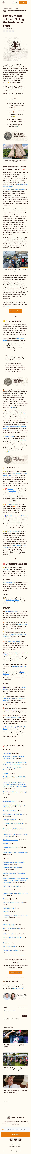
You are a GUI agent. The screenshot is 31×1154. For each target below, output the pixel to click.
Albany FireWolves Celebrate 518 (13, 902)
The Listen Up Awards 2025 (11, 928)
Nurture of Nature (22, 624)
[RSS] (20, 1139)
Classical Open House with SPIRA (13, 937)
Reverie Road (7, 753)
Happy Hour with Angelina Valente (13, 823)
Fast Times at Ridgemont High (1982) (14, 777)
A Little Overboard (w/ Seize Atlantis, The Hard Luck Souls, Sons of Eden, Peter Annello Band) (15, 880)
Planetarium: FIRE (8, 908)
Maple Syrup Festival (14, 641)
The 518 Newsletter (7, 8)
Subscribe (23, 2)
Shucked (6, 569)
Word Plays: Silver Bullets (10, 946)
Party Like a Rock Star (9, 819)
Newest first (21, 1007)
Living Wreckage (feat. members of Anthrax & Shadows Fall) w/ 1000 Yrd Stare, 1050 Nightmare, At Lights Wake (14, 784)
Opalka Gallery (13, 491)
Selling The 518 (9, 436)
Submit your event (15, 972)
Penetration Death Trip (19, 666)
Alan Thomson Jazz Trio (10, 840)
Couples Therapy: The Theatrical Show (15, 873)
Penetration (6, 899)
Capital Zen (6, 890)
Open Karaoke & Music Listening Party (14, 792)
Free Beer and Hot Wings (10, 847)
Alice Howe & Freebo (9, 801)
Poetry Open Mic (10, 583)
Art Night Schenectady (14, 531)
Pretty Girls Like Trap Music (11, 886)
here (7, 306)
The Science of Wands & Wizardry (17, 516)
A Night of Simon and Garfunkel (12, 867)
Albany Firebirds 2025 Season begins (14, 829)
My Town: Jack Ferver (9, 810)
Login (15, 2)
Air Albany (22, 413)
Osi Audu (10, 489)
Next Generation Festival (12, 717)
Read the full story (15, 311)
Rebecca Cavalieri (20, 440)
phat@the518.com (17, 989)
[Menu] (29, 2)
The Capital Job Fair (11, 611)
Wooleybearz (17, 545)
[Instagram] (15, 1139)
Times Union (12, 407)
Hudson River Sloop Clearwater (15, 189)
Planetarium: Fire (12, 504)
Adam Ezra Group (8, 925)
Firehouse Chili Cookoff (10, 710)
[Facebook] (11, 1139)
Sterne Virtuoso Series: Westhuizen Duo (15, 852)
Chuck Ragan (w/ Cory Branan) (12, 814)
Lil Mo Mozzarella (8, 934)
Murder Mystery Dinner (12, 600)
